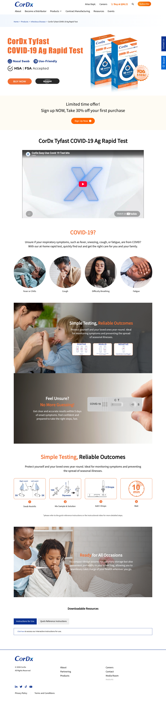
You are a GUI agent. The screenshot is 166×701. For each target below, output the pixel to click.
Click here (21, 631)
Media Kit (109, 679)
